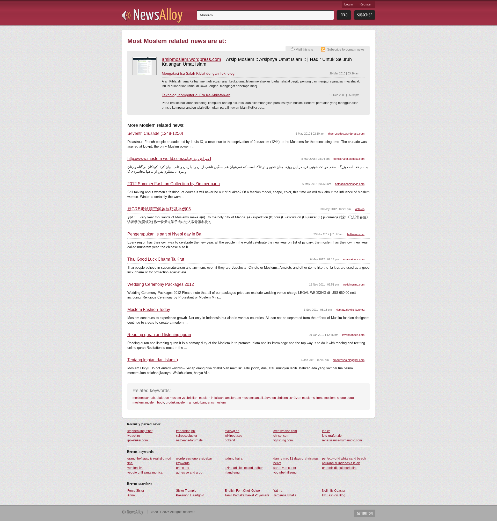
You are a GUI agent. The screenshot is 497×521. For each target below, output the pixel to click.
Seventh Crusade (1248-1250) (155, 133)
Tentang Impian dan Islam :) (152, 360)
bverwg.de (232, 431)
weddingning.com (353, 284)
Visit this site (304, 49)
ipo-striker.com (137, 440)
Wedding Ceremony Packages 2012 (160, 284)
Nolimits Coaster (333, 490)
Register (365, 4)
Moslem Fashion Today (148, 310)
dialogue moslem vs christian (177, 398)
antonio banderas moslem (207, 402)
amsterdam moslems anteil (244, 398)
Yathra (277, 490)
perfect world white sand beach (344, 458)
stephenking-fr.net (139, 431)
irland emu (232, 472)
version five (135, 468)
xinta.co (359, 209)
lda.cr (326, 431)
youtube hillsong (285, 472)
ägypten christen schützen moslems (290, 398)
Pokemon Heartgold (190, 495)
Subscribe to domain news (345, 49)
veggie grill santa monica (145, 472)
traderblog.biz (185, 431)
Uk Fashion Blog (333, 495)
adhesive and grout (189, 472)
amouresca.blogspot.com (348, 360)
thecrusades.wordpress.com (346, 133)
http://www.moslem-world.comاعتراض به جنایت (169, 159)
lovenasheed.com (353, 334)
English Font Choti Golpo (242, 490)
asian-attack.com (353, 259)
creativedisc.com (285, 431)
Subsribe (364, 15)
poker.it (230, 440)
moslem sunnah (144, 398)
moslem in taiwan (211, 398)
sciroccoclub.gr (186, 435)
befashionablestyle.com (349, 183)
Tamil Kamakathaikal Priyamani (247, 495)
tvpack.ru (133, 435)
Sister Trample (186, 490)
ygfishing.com (283, 440)
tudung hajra (234, 458)
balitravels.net (355, 234)
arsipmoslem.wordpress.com (191, 59)
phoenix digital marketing (339, 468)
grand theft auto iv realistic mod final (149, 461)
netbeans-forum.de (189, 440)
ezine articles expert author (244, 468)
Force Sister (135, 490)
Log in (348, 4)
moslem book (154, 402)
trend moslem (325, 398)
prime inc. (183, 468)
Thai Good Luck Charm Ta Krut (155, 259)
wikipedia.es (233, 435)
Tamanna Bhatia (284, 495)
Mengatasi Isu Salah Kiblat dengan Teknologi (198, 73)
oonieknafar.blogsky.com (348, 158)
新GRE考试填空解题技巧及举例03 (159, 209)
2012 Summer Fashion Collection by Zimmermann (173, 184)
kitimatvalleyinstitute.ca (350, 309)
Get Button (364, 513)
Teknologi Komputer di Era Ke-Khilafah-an (196, 95)
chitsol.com (281, 435)
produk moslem (176, 402)
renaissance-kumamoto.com (342, 440)
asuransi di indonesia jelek (341, 463)
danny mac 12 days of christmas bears (295, 461)
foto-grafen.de (332, 435)
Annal (131, 495)
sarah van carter (284, 468)
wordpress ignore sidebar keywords (194, 461)
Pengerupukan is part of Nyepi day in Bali (165, 234)
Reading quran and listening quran (159, 335)
